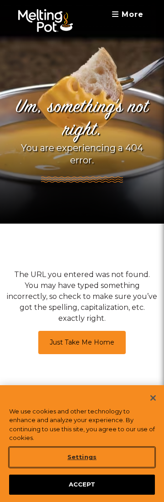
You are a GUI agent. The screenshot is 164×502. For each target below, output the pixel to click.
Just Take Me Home (82, 342)
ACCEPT (82, 484)
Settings (82, 456)
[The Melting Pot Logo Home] (45, 20)
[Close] (153, 398)
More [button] (131, 14)
